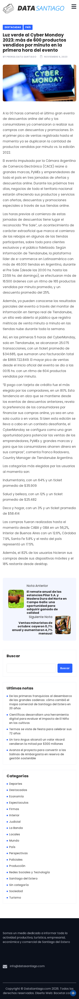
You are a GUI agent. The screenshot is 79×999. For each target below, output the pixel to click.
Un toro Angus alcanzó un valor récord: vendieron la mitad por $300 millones (37, 742)
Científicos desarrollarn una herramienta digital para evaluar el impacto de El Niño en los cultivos (39, 719)
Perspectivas (18, 853)
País (28, 27)
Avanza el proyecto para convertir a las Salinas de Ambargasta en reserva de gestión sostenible (37, 754)
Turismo (15, 897)
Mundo (14, 840)
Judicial (15, 822)
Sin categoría (19, 885)
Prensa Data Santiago (21, 56)
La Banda (16, 828)
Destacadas (13, 27)
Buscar (13, 656)
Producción (17, 866)
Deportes (15, 784)
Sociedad (16, 891)
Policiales (16, 860)
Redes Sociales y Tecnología (29, 872)
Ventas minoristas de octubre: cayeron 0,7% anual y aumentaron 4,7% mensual (32, 628)
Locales (14, 834)
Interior (14, 815)
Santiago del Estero (23, 878)
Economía (16, 796)
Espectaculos (18, 803)
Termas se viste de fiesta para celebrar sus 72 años (40, 731)
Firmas (14, 809)
